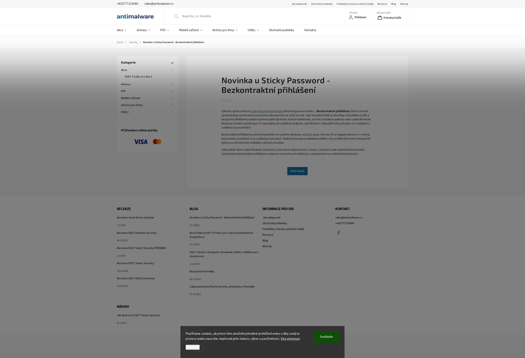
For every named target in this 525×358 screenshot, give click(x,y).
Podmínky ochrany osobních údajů (355, 4)
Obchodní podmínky (322, 4)
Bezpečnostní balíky (202, 271)
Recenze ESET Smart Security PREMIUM (141, 248)
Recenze (382, 4)
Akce (124, 70)
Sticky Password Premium (266, 111)
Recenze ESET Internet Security (137, 233)
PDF (123, 91)
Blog (393, 4)
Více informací (290, 339)
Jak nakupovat (299, 4)
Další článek (297, 171)
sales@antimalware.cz (349, 218)
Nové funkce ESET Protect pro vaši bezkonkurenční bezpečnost (221, 235)
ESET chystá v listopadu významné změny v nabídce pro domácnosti (224, 254)
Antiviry (126, 84)
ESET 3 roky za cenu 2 (138, 77)
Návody (404, 4)
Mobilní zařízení (130, 98)
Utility (125, 112)
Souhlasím (326, 337)
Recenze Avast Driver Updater (135, 218)
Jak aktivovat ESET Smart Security (138, 315)
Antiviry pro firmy (132, 105)
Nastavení (192, 347)
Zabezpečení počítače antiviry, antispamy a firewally (222, 287)
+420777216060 (344, 223)
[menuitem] (124, 30)
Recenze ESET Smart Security (135, 263)
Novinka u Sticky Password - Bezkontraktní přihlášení (222, 218)
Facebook (338, 233)
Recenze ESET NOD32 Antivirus (136, 278)
